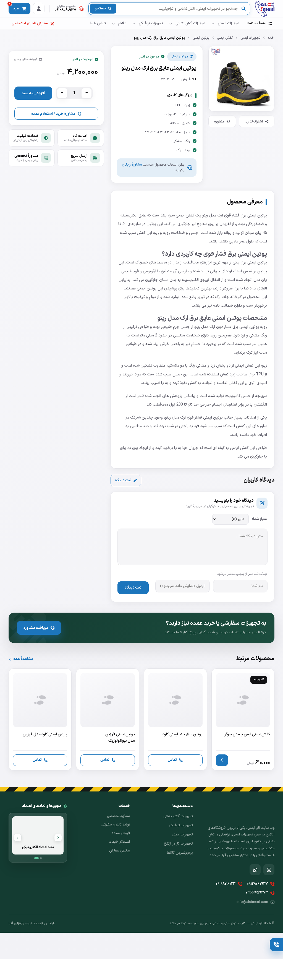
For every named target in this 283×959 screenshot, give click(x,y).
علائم (122, 23)
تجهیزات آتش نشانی (190, 23)
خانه (271, 37)
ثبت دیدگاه (123, 480)
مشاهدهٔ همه (23, 659)
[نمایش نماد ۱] (36, 858)
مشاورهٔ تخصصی (118, 816)
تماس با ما (98, 23)
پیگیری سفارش (119, 850)
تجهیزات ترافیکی (151, 23)
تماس (172, 760)
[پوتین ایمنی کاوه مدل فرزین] (40, 719)
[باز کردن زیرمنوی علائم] (113, 23)
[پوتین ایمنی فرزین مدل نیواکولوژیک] (107, 719)
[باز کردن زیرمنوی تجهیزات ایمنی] (213, 23)
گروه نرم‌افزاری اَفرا (20, 923)
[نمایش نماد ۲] (41, 858)
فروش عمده (121, 833)
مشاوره (219, 121)
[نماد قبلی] (58, 838)
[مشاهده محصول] (222, 760)
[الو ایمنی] (264, 9)
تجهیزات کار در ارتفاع (178, 843)
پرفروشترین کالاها (180, 853)
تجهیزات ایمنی (228, 23)
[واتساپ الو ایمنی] (255, 869)
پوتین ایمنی (201, 37)
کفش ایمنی (225, 37)
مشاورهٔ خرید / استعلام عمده (53, 114)
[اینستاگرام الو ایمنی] (268, 869)
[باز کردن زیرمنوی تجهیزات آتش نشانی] (170, 23)
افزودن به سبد (33, 93)
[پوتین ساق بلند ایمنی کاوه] (175, 719)
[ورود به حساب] (38, 8)
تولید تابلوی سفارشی (115, 824)
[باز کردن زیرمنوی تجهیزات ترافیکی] (134, 23)
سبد (14, 7)
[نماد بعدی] (18, 838)
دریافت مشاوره (35, 628)
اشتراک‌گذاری (254, 121)
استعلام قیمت (119, 842)
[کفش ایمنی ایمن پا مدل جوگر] (243, 719)
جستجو (100, 8)
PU (261, 374)
